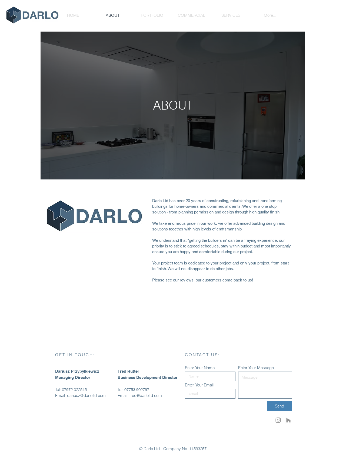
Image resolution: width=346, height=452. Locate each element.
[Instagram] (278, 420)
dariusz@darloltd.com (86, 395)
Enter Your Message (256, 368)
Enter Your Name (200, 368)
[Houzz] (288, 420)
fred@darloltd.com (145, 395)
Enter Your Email (199, 385)
